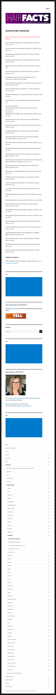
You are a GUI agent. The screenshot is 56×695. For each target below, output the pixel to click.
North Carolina (11, 643)
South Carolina (11, 663)
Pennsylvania (11, 649)
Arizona (9, 525)
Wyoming (10, 515)
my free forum (33, 398)
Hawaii (9, 565)
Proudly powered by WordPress (30, 691)
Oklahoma (10, 629)
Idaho (9, 569)
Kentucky (10, 585)
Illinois (9, 572)
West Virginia (11, 508)
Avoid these (9, 686)
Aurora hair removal (14, 538)
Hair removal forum (11, 448)
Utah (8, 491)
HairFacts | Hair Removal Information (14, 691)
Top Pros (8, 481)
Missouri (9, 612)
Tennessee (10, 646)
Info (7, 475)
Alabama (9, 518)
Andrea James (9, 404)
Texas (8, 488)
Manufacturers (10, 676)
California (9, 532)
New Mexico (10, 659)
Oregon (9, 636)
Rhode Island (11, 656)
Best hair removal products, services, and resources (20, 468)
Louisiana (10, 589)
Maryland (9, 596)
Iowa (8, 579)
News (7, 444)
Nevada (9, 632)
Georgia (9, 562)
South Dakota (11, 666)
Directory (8, 465)
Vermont (9, 495)
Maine (9, 592)
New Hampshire (11, 639)
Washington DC (11, 505)
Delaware (10, 555)
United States (10, 485)
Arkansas (9, 528)
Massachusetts (11, 599)
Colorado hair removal (14, 542)
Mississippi (10, 609)
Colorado (9, 535)
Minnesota (10, 606)
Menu (47, 8)
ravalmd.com (9, 111)
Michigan (9, 602)
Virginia (9, 498)
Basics (7, 454)
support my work (21, 406)
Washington (10, 501)
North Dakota (11, 616)
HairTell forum (14, 308)
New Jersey (10, 653)
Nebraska (10, 626)
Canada (8, 471)
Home (7, 451)
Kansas (9, 582)
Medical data (9, 679)
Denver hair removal (13, 548)
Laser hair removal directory (14, 673)
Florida (9, 559)
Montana (9, 619)
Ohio (8, 622)
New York (10, 669)
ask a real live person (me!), (17, 398)
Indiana (9, 575)
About (7, 683)
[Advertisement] (24, 286)
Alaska (9, 522)
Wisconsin (10, 512)
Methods (8, 458)
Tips (7, 461)
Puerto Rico (9, 478)
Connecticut (10, 552)
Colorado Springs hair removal (16, 545)
